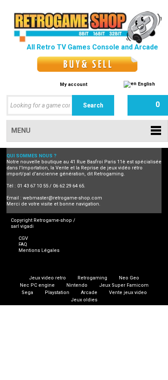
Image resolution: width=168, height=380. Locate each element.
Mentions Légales (39, 250)
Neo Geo (129, 278)
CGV (23, 238)
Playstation (57, 292)
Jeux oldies (84, 300)
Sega (27, 292)
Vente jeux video (128, 292)
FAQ (23, 244)
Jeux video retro (47, 278)
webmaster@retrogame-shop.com (62, 198)
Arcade (89, 292)
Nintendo (76, 285)
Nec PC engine (37, 285)
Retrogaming (92, 278)
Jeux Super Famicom (124, 285)
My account (73, 84)
